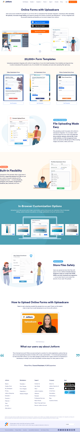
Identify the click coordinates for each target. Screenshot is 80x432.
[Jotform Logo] (7, 2)
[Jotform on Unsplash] (74, 430)
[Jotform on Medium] (65, 430)
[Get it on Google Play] (69, 384)
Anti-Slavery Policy (45, 430)
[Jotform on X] (61, 430)
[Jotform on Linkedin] (63, 430)
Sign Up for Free (73, 1)
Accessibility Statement (34, 430)
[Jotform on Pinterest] (70, 430)
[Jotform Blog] (67, 430)
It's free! (40, 34)
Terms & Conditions (9, 430)
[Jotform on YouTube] (72, 430)
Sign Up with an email (40, 31)
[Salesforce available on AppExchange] (69, 392)
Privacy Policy (18, 430)
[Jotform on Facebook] (58, 430)
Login (66, 1)
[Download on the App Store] (69, 388)
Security (25, 430)
